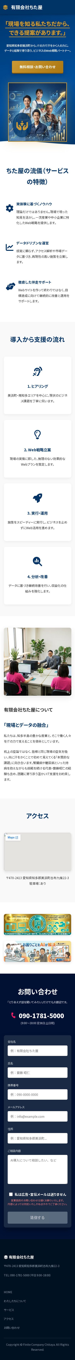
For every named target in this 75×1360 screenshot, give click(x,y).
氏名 (10, 1063)
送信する (37, 1218)
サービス (9, 1310)
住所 (10, 1129)
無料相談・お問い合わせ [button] (38, 66)
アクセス (9, 1319)
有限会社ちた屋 (26, 7)
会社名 (12, 1041)
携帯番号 (13, 1085)
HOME (8, 1292)
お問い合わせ (11, 1328)
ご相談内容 (14, 1151)
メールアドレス (16, 1107)
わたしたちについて (15, 1301)
